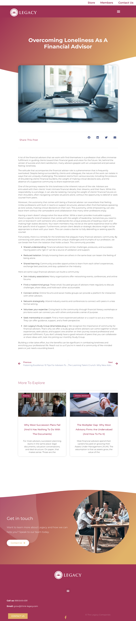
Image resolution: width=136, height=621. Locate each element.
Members (106, 2)
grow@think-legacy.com (26, 606)
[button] (118, 11)
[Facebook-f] (65, 616)
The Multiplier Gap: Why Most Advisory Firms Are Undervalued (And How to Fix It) (94, 429)
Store (91, 2)
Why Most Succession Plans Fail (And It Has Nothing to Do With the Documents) (42, 429)
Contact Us (125, 2)
